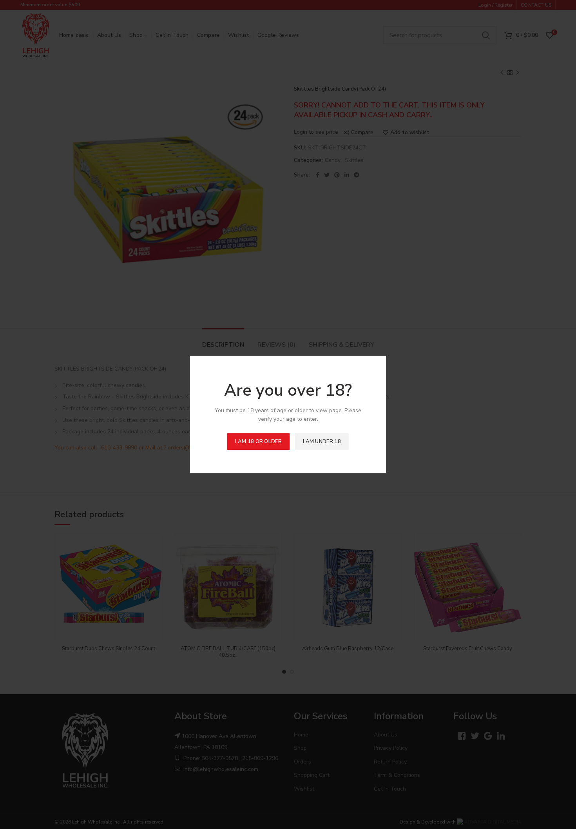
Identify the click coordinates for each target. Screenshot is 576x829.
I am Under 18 (322, 441)
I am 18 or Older (258, 441)
